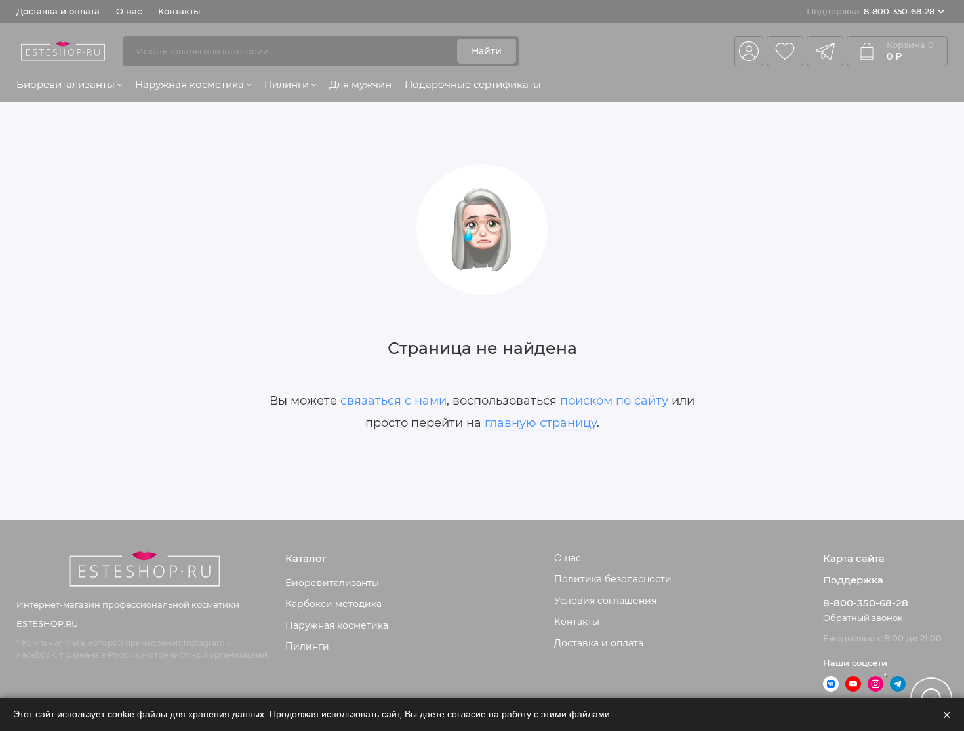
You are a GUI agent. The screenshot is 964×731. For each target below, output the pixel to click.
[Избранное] (785, 51)
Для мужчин (360, 84)
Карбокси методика (333, 604)
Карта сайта (854, 558)
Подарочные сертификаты (473, 84)
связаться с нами (393, 400)
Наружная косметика (189, 84)
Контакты (179, 11)
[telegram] (825, 51)
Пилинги (286, 84)
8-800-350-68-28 (870, 11)
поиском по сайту (614, 400)
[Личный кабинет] (748, 51)
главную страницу (541, 423)
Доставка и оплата (58, 11)
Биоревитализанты (65, 84)
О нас (129, 11)
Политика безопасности (613, 579)
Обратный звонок (863, 617)
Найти (487, 51)
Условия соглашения (605, 600)
